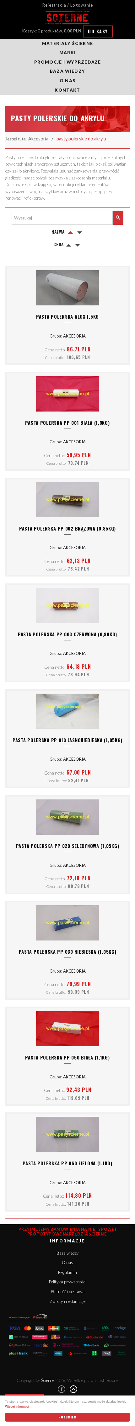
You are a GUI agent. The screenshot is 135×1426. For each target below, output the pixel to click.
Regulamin (67, 1272)
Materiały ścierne (67, 43)
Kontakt (67, 90)
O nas (68, 80)
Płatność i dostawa (67, 1291)
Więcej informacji (17, 1406)
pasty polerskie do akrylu (81, 138)
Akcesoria (38, 138)
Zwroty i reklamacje (67, 1301)
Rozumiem (67, 1417)
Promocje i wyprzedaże (67, 62)
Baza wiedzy (67, 71)
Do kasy (98, 31)
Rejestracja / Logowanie (67, 5)
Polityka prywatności (67, 1281)
